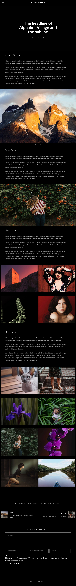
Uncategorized (55, 503)
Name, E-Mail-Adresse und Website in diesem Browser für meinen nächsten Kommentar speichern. (36, 559)
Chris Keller (38, 3)
